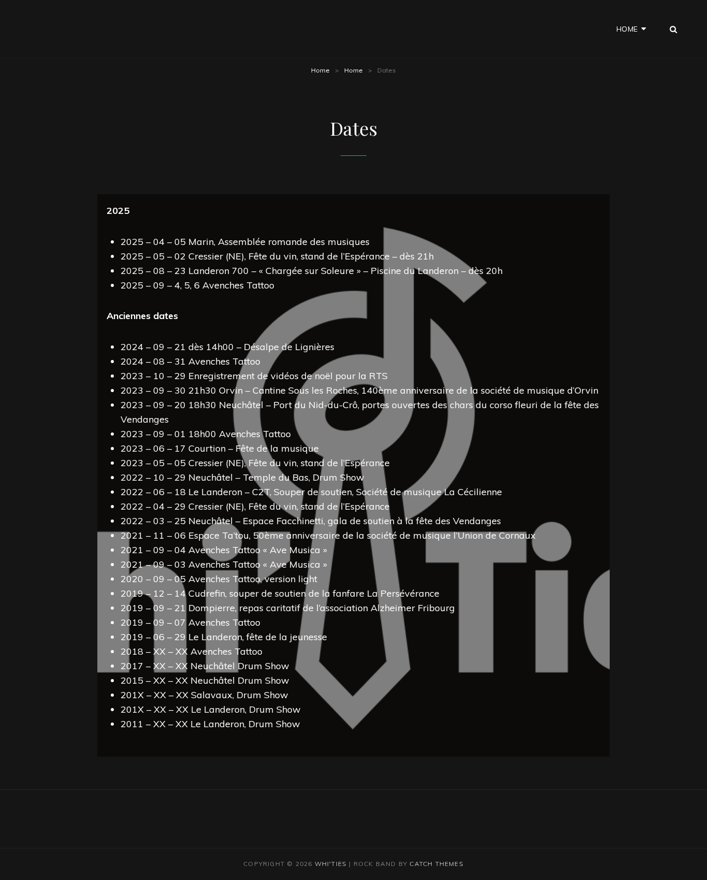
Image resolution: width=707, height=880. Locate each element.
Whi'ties (331, 864)
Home (627, 29)
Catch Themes (436, 864)
